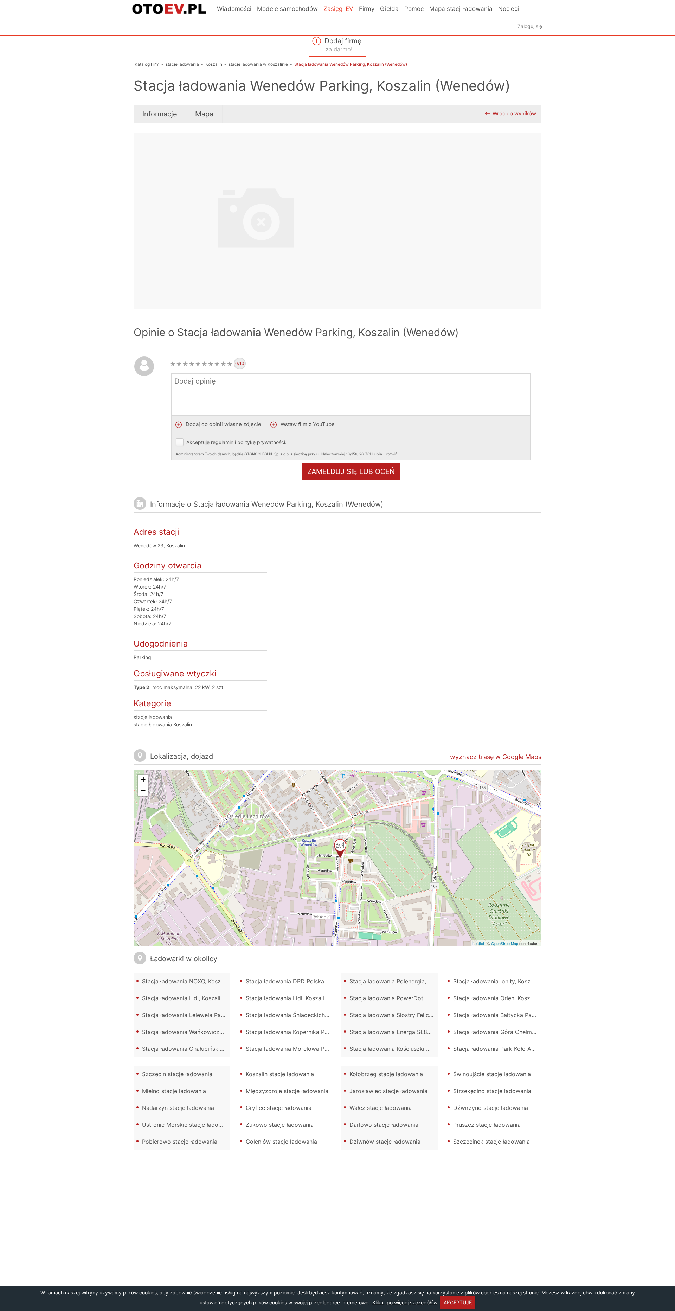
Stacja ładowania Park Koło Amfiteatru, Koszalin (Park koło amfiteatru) (497, 1048)
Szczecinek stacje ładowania (491, 1141)
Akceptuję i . (286, 447)
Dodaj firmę (342, 45)
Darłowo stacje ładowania (383, 1124)
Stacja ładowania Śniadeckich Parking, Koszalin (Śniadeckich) (290, 1014)
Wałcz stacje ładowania (380, 1107)
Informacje (159, 114)
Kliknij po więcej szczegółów (404, 1302)
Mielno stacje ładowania (174, 1090)
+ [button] (143, 779)
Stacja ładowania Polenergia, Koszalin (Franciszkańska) (393, 981)
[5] (198, 364)
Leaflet (478, 943)
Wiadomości (234, 8)
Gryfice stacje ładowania (278, 1107)
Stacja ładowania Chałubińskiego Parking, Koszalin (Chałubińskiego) (186, 1048)
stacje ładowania (153, 717)
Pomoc (414, 8)
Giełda (389, 8)
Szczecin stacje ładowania (177, 1074)
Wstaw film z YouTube (307, 424)
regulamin (222, 442)
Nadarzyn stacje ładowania (178, 1107)
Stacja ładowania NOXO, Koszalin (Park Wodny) (186, 981)
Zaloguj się (530, 26)
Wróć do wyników (514, 113)
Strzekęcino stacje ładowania (492, 1090)
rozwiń (391, 454)
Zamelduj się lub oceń (351, 471)
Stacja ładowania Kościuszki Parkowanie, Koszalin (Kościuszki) (393, 1048)
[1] (172, 364)
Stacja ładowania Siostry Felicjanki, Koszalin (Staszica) (393, 1014)
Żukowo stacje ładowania (280, 1124)
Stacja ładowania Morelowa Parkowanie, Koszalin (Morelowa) (290, 1048)
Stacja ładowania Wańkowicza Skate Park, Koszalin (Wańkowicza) (186, 1031)
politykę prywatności (261, 442)
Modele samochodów (287, 8)
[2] (179, 364)
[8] (217, 364)
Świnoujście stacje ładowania (492, 1074)
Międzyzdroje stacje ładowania (287, 1090)
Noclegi (508, 8)
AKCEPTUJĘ (458, 1302)
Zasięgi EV (338, 8)
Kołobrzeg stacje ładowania (386, 1074)
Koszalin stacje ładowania (280, 1074)
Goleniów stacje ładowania (281, 1141)
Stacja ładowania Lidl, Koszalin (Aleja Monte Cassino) (186, 998)
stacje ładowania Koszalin (163, 724)
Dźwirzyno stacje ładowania (490, 1107)
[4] (191, 364)
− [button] (143, 790)
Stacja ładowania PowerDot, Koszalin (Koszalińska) (393, 998)
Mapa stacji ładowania (461, 8)
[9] (223, 364)
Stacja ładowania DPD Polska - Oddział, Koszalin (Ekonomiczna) (290, 981)
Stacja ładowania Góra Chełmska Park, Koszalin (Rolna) (497, 1031)
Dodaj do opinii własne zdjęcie (222, 424)
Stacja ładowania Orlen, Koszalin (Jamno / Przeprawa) (497, 998)
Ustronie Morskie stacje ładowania (186, 1124)
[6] (204, 364)
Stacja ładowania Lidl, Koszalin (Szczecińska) (290, 998)
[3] (185, 364)
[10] (229, 364)
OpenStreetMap (504, 943)
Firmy (366, 8)
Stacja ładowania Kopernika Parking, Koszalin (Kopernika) (290, 1031)
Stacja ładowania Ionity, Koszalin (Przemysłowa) (497, 981)
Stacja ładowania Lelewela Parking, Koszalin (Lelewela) (186, 1014)
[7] (210, 364)
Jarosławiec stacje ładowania (388, 1090)
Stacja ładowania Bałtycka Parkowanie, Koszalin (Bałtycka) (497, 1014)
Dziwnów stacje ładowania (384, 1141)
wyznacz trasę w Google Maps (495, 756)
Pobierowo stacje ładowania (179, 1141)
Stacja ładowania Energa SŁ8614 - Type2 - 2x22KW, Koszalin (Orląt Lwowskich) (393, 1031)
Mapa (204, 114)
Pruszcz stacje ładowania (487, 1124)
